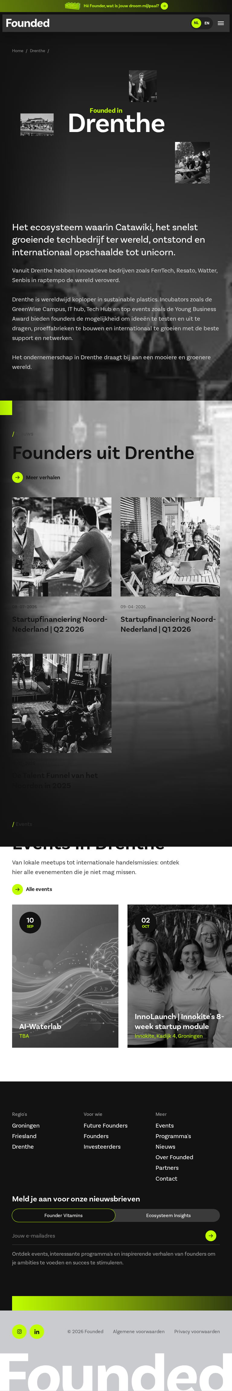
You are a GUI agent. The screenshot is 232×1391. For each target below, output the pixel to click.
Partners (167, 1167)
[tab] (63, 1215)
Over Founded (174, 1157)
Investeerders (102, 1146)
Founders (96, 1136)
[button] (221, 23)
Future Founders (105, 1125)
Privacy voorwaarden (197, 1332)
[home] (27, 24)
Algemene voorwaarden (139, 1332)
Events (165, 1125)
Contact (166, 1178)
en (207, 23)
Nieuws (165, 1146)
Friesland (24, 1136)
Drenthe (23, 1146)
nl (196, 22)
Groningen (26, 1125)
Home (17, 50)
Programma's (173, 1136)
